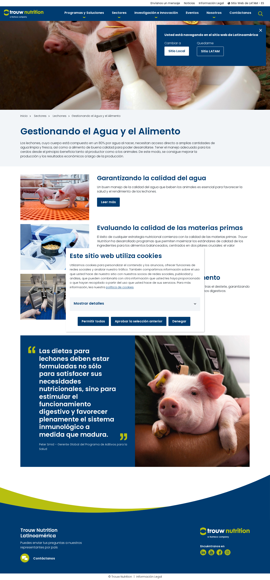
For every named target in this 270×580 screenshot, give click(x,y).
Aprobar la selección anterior (138, 321)
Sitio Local (176, 51)
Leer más (108, 202)
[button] (84, 13)
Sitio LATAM (210, 51)
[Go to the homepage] (225, 532)
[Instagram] (228, 552)
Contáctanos (44, 558)
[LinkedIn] (203, 552)
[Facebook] (219, 552)
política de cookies (120, 287)
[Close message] (260, 30)
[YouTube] (211, 552)
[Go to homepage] (23, 13)
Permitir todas (93, 321)
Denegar (179, 321)
